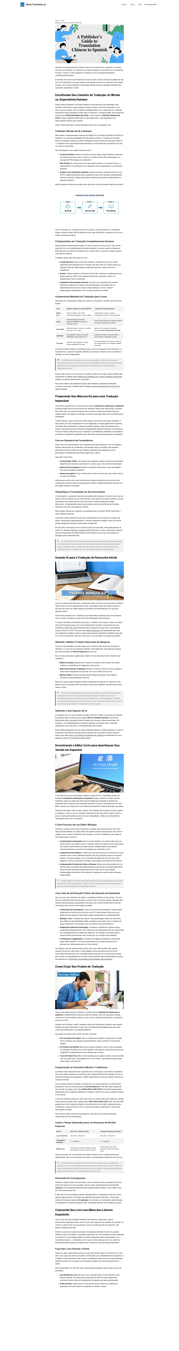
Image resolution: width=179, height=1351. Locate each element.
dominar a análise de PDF (81, 530)
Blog (132, 4)
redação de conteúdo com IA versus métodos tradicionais (100, 377)
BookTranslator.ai (93, 630)
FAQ (140, 4)
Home (57, 20)
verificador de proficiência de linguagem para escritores (90, 959)
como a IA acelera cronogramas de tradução (86, 735)
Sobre (124, 4)
